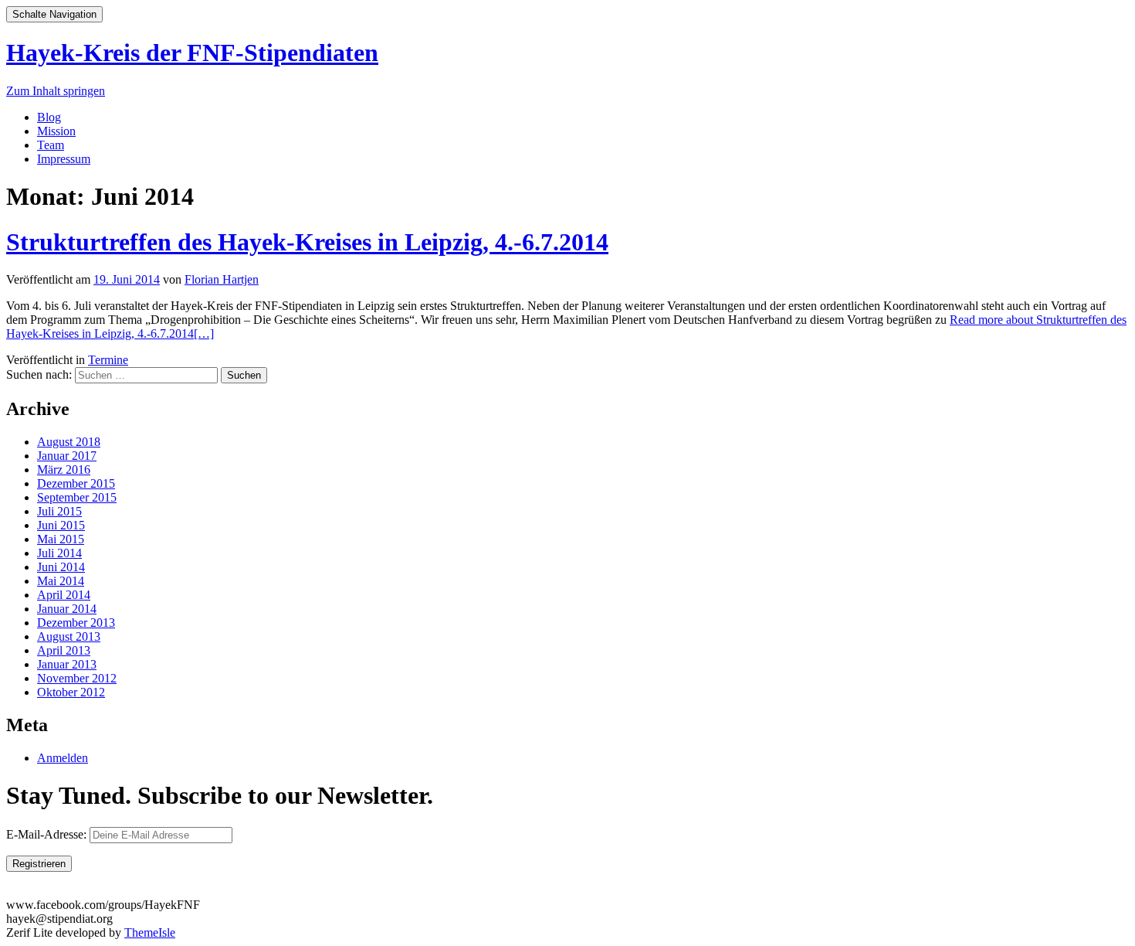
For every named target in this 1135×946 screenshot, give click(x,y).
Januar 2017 (67, 455)
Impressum (63, 158)
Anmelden (62, 757)
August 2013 (68, 636)
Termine (108, 359)
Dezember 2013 (76, 622)
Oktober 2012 (71, 692)
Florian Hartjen (222, 279)
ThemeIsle (149, 932)
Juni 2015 (61, 525)
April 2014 (63, 594)
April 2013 (63, 650)
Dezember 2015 (76, 483)
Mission (56, 131)
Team (50, 144)
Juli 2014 (59, 553)
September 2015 (77, 497)
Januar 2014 (67, 608)
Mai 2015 (60, 539)
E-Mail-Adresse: (48, 834)
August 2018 (68, 441)
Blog (49, 117)
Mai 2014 (60, 580)
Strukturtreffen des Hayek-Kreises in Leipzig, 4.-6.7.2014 (307, 242)
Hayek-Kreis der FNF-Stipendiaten (192, 52)
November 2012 (77, 678)
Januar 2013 (67, 664)
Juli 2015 (59, 511)
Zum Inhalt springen (55, 90)
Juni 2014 (61, 566)
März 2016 (63, 469)
